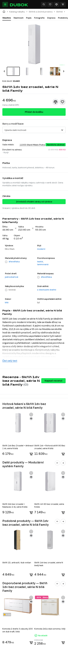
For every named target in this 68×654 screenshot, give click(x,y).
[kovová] (6, 290)
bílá (6, 302)
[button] (4, 71)
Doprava (51, 18)
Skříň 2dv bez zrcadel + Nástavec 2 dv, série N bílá (14, 505)
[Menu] (5, 4)
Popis (28, 18)
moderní (41, 249)
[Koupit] (31, 454)
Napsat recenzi (53, 380)
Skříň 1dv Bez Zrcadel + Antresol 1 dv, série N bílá (18, 446)
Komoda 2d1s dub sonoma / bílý (49, 629)
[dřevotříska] (6, 262)
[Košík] (63, 4)
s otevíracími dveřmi (46, 290)
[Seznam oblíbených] (50, 4)
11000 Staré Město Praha (32, 145)
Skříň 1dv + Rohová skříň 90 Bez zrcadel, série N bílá (49, 446)
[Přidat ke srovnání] (55, 102)
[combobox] (34, 130)
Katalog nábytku (17, 12)
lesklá (40, 261)
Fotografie (39, 18)
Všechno (6, 18)
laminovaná (42, 264)
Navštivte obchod (55, 145)
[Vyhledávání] (44, 4)
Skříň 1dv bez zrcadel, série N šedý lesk (48, 563)
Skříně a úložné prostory (41, 12)
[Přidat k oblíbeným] (62, 102)
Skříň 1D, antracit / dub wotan (16, 562)
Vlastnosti (18, 18)
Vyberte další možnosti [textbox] (15, 130)
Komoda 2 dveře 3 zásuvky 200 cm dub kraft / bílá (17, 630)
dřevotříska (14, 261)
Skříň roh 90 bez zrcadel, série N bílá (49, 505)
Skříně (59, 12)
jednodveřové (11, 277)
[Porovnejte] (56, 4)
